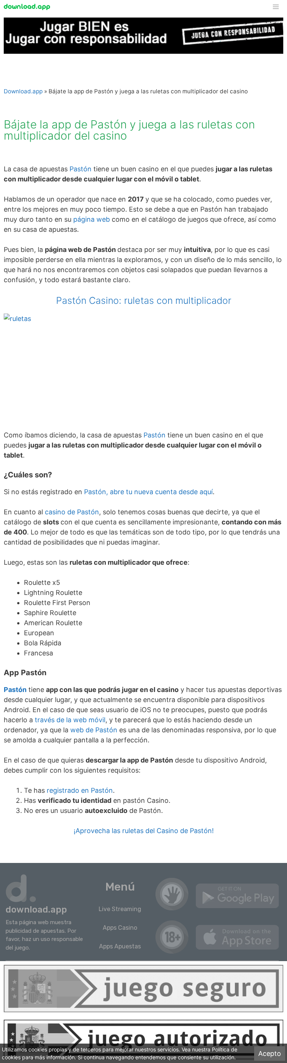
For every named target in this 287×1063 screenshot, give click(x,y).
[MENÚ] (279, 7)
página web (91, 219)
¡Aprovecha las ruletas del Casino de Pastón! (144, 831)
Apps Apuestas (120, 946)
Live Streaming (120, 909)
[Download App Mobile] (29, 7)
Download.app (23, 91)
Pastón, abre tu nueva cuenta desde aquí (148, 492)
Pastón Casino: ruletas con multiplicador (143, 300)
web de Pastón (94, 730)
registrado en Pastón (79, 790)
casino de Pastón (72, 512)
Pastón (81, 169)
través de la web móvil (69, 720)
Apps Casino (120, 927)
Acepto (269, 1053)
